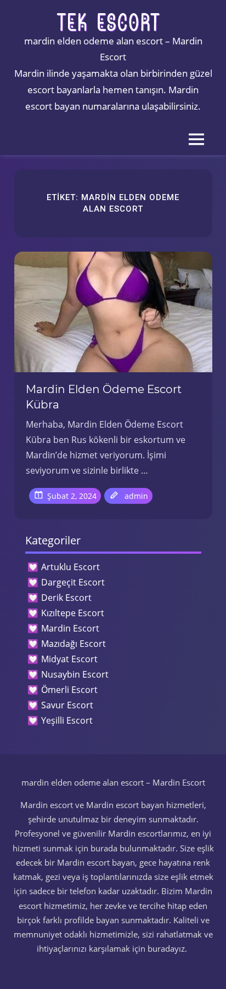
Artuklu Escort (70, 567)
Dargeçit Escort (73, 582)
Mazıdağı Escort (73, 644)
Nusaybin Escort (75, 674)
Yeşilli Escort (67, 720)
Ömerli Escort (69, 690)
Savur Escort (67, 705)
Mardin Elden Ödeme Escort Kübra (104, 397)
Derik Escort (66, 598)
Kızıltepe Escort (72, 613)
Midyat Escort (69, 659)
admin (136, 496)
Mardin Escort (70, 628)
